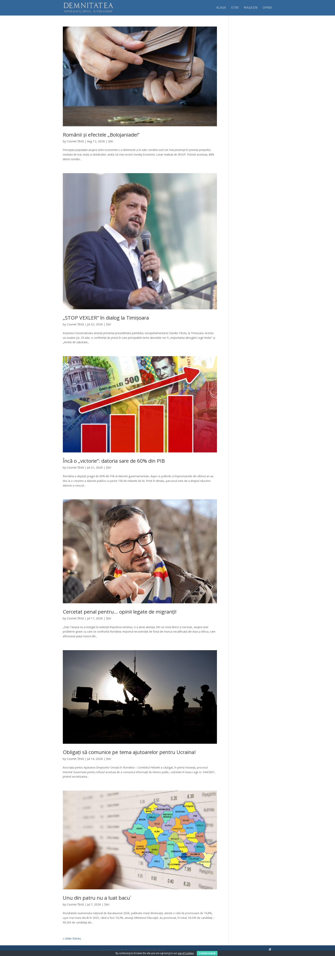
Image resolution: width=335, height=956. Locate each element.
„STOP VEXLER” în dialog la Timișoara (106, 317)
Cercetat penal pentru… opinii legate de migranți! (119, 611)
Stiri (235, 7)
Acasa (221, 7)
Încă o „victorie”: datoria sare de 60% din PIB (114, 460)
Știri (110, 141)
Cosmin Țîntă (75, 141)
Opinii (267, 7)
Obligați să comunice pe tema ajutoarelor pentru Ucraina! (129, 752)
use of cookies (186, 953)
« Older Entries (72, 938)
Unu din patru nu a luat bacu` (97, 897)
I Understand (207, 953)
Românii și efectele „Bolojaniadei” (101, 134)
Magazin (251, 7)
